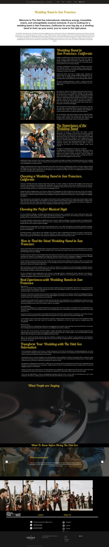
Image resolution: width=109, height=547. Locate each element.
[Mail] (31, 522)
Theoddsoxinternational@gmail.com (42, 522)
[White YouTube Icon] (80, 2)
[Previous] (7, 462)
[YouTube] (64, 529)
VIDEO (65, 537)
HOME (65, 536)
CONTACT (66, 541)
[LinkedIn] (64, 526)
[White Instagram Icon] (83, 2)
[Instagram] (64, 522)
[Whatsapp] (81, 2)
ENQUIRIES (66, 539)
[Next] (102, 462)
